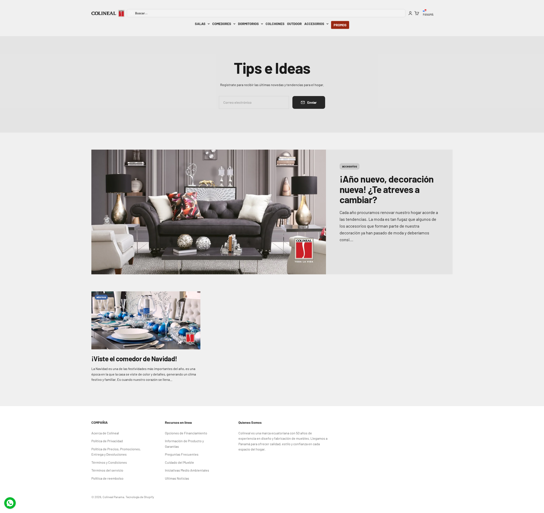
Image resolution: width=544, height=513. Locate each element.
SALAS (200, 24)
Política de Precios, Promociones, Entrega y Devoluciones (116, 451)
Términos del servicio (107, 470)
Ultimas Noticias (177, 478)
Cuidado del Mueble (179, 462)
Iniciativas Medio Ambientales (187, 470)
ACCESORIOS (314, 24)
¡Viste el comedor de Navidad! (134, 358)
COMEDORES (221, 24)
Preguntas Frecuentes (181, 454)
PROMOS (340, 25)
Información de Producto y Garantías (184, 443)
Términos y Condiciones (109, 462)
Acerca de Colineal (105, 433)
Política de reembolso (107, 478)
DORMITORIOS (248, 24)
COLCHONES (275, 24)
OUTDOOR (294, 24)
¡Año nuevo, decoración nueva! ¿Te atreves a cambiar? (387, 189)
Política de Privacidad (107, 441)
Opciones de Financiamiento (186, 433)
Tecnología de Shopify (140, 497)
